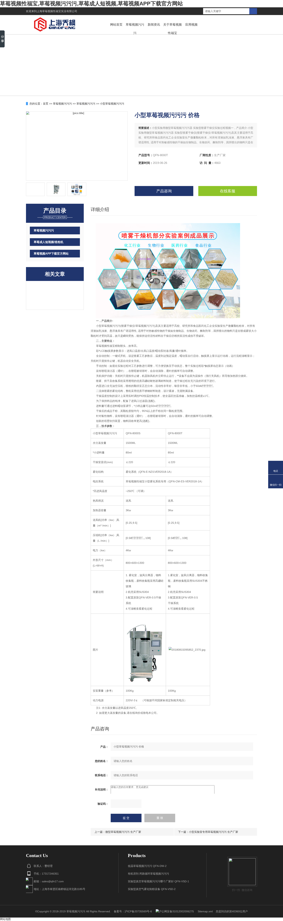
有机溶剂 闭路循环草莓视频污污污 (148, 873)
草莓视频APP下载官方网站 (51, 253)
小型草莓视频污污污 (112, 103)
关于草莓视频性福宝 (172, 29)
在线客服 (227, 191)
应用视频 (191, 24)
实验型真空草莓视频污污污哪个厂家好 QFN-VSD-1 (158, 881)
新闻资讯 (154, 24)
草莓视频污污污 (135, 29)
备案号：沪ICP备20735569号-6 (133, 911)
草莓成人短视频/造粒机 (48, 242)
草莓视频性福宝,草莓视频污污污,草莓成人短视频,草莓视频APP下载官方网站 (91, 4)
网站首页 (116, 24)
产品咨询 (164, 191)
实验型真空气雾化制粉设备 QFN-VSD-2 (152, 889)
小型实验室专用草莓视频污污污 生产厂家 (213, 831)
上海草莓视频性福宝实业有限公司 (57, 11)
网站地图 (5, 919)
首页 (45, 103)
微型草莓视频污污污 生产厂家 (123, 831)
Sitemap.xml (205, 911)
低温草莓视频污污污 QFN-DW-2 (147, 865)
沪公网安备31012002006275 (176, 911)
